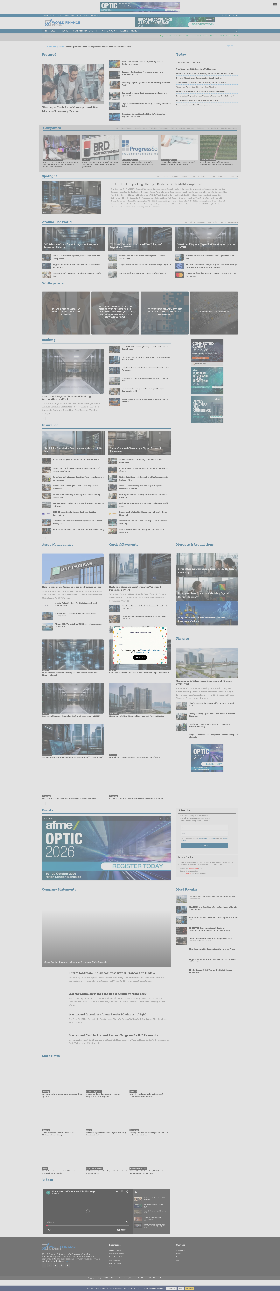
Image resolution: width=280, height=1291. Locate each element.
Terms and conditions (150, 650)
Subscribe (140, 657)
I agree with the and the (142, 651)
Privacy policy (143, 652)
